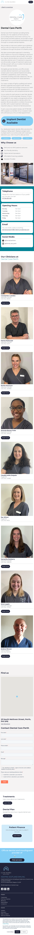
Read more (5, 303)
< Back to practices (7, 7)
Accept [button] (17, 931)
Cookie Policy (6, 923)
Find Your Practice (5, 899)
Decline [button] (24, 931)
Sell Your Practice (5, 915)
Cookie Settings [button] (10, 931)
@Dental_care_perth (10, 243)
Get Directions (5, 724)
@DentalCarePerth (10, 240)
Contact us (6, 138)
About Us (3, 900)
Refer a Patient (5, 913)
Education (3, 912)
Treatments (4, 897)
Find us (27, 138)
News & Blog (4, 902)
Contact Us (3, 904)
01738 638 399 (6, 198)
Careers (3, 910)
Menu (30, 2)
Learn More (7, 803)
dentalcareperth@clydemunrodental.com (15, 229)
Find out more (17, 860)
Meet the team (16, 138)
